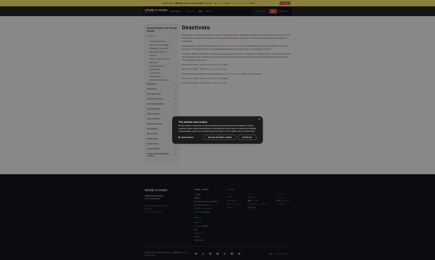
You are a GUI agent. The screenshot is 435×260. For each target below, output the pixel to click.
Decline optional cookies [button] (220, 137)
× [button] (259, 119)
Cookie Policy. (249, 131)
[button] (185, 137)
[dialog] (217, 130)
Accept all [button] (247, 137)
